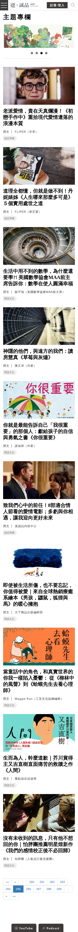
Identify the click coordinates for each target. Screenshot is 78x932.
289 (59, 889)
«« (7, 882)
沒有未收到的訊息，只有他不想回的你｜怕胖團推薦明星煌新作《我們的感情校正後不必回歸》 (38, 844)
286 (28, 889)
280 (31, 882)
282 (52, 882)
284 (8, 889)
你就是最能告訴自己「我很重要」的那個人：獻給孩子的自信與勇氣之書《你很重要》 (38, 431)
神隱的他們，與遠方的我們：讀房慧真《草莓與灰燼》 (38, 354)
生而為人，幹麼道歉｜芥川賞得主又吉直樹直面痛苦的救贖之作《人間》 (38, 764)
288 (48, 889)
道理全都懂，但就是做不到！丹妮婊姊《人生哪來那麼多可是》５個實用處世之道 (38, 197)
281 (42, 882)
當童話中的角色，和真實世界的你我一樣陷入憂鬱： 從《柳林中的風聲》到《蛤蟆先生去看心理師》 (38, 681)
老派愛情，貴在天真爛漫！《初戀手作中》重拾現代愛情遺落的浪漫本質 (38, 117)
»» (14, 896)
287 (38, 889)
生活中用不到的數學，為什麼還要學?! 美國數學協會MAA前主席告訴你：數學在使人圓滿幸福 (38, 277)
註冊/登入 (57, 5)
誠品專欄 (9, 138)
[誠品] (24, 4)
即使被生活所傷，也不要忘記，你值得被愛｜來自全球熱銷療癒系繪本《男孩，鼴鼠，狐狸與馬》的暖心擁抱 (38, 595)
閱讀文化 (9, 298)
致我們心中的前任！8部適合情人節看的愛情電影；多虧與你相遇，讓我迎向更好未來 (38, 511)
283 (62, 882)
